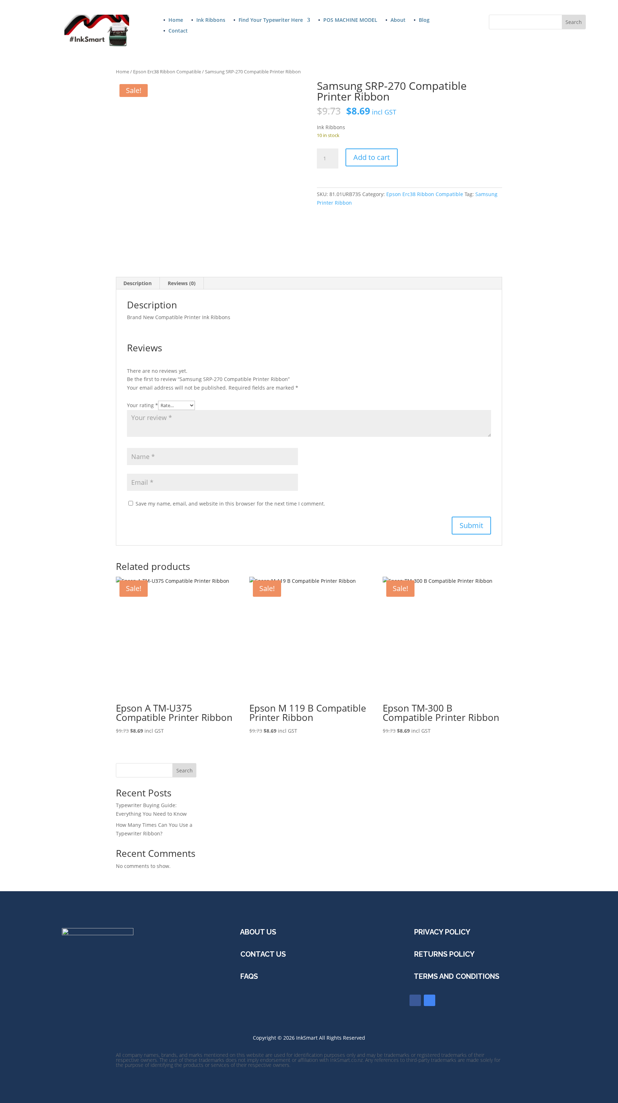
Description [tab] (137, 283)
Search (184, 770)
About (398, 20)
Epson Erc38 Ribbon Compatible (167, 71)
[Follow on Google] (429, 1000)
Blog (424, 20)
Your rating (142, 405)
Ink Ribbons (210, 20)
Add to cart (371, 157)
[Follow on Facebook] (415, 1000)
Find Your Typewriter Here (271, 20)
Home (175, 20)
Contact (178, 31)
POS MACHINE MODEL (350, 20)
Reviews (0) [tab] (182, 283)
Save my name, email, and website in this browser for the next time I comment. (230, 503)
